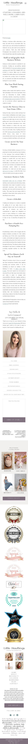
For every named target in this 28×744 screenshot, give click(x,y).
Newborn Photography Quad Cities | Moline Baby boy (8, 432)
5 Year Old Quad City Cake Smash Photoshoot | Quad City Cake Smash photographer (20, 434)
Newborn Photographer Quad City (13, 692)
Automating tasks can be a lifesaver (12, 180)
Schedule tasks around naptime (12, 99)
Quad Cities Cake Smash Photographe (13, 698)
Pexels (8, 38)
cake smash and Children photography (13, 727)
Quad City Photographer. (14, 323)
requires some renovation (14, 131)
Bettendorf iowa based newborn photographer (14, 721)
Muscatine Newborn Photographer (14, 700)
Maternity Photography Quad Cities (14, 695)
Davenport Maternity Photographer (14, 693)
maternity (9, 724)
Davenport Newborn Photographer (14, 690)
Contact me (5, 303)
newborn (17, 724)
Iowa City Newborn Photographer (14, 697)
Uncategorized (14, 10)
